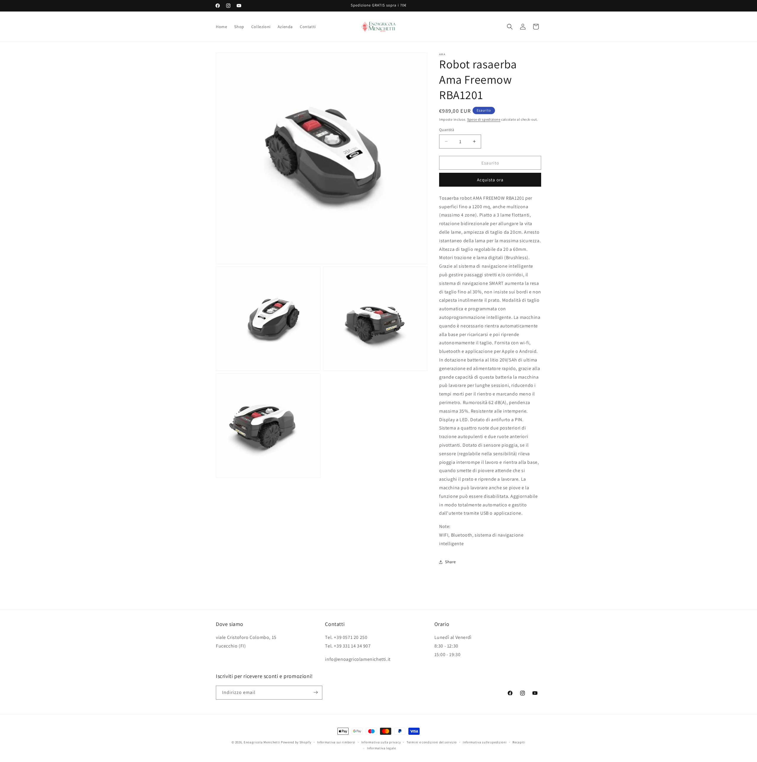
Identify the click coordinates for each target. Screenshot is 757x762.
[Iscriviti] (315, 692)
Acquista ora (490, 180)
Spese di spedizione (483, 119)
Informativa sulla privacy (381, 742)
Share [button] (450, 561)
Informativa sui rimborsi (336, 742)
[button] (509, 26)
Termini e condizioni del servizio (432, 742)
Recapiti (518, 742)
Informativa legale (381, 748)
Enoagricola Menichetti (262, 742)
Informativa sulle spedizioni (485, 742)
